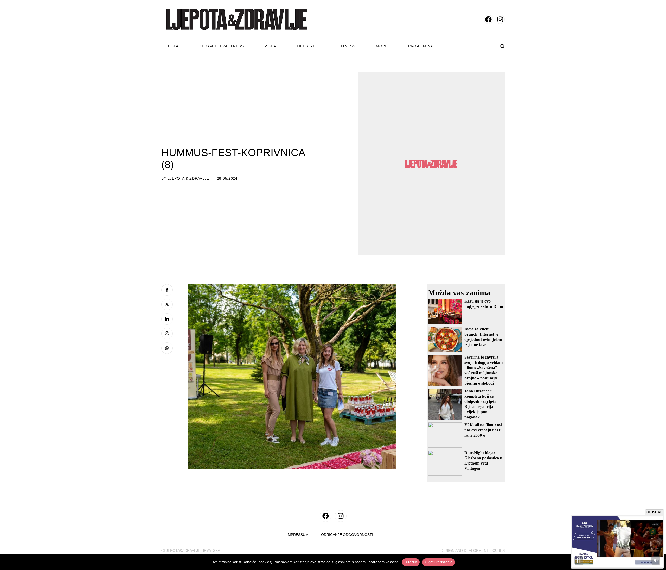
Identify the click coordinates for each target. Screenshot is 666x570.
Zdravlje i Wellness (221, 46)
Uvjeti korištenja (438, 562)
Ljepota (169, 46)
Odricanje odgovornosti (347, 535)
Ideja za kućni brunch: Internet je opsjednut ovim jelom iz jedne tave (483, 337)
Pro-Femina (420, 46)
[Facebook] (167, 290)
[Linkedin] (167, 319)
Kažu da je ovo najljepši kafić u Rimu (483, 304)
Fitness (346, 46)
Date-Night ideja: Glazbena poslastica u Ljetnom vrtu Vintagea (483, 460)
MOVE (381, 46)
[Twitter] (167, 304)
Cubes (498, 550)
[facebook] (488, 19)
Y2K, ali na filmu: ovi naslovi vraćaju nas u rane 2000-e (483, 430)
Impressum (298, 535)
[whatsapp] (167, 348)
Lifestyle (307, 46)
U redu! (411, 562)
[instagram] (500, 19)
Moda (270, 46)
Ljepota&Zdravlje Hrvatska (192, 550)
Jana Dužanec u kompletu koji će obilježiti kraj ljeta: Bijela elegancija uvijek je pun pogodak (481, 404)
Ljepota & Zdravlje (188, 178)
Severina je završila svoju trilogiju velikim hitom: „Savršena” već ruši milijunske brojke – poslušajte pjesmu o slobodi (483, 370)
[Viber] (167, 333)
